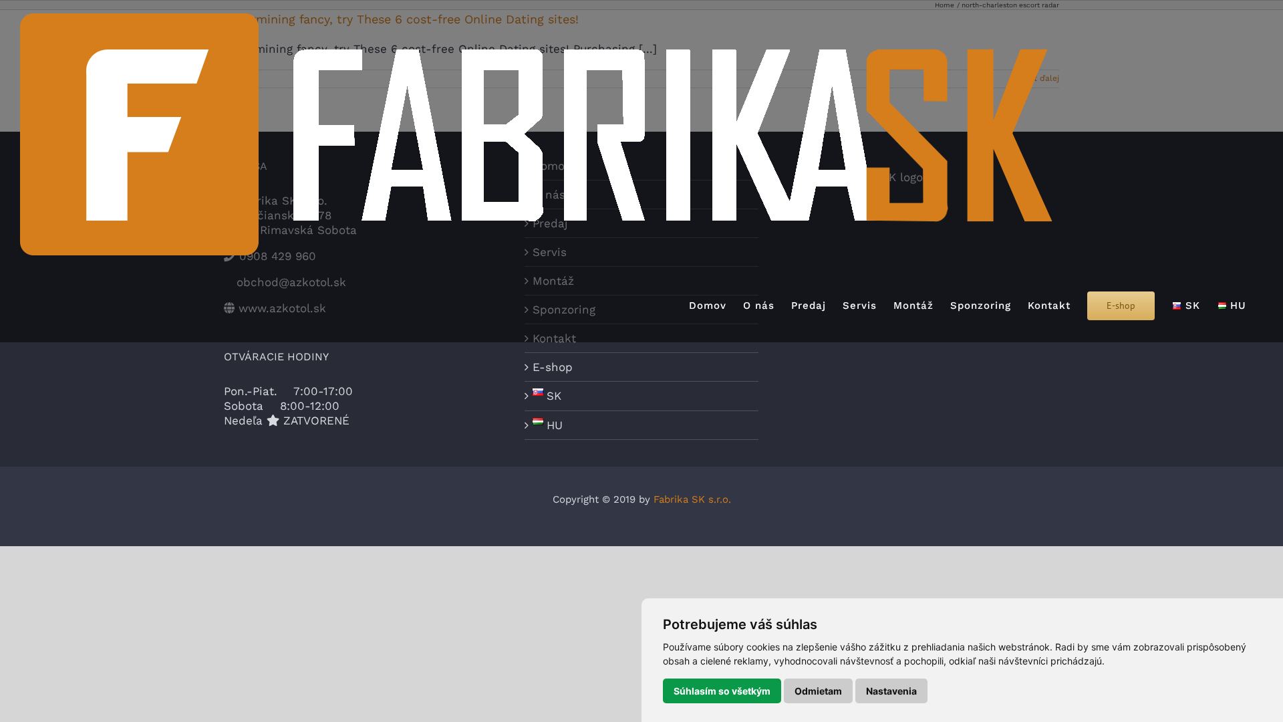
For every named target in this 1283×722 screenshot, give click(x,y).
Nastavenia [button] (891, 691)
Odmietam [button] (818, 691)
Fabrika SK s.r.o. (692, 499)
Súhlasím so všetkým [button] (722, 691)
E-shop (553, 367)
